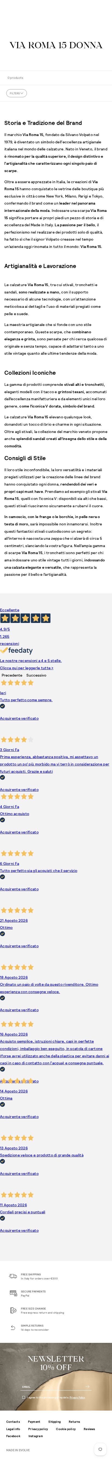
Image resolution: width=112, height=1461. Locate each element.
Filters (15, 93)
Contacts (13, 1421)
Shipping (54, 1421)
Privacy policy (38, 1429)
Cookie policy (66, 1429)
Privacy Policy (77, 1397)
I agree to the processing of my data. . (56, 1397)
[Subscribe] (87, 1386)
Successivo (36, 675)
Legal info (13, 1429)
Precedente (12, 675)
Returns (74, 1421)
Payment (34, 1421)
